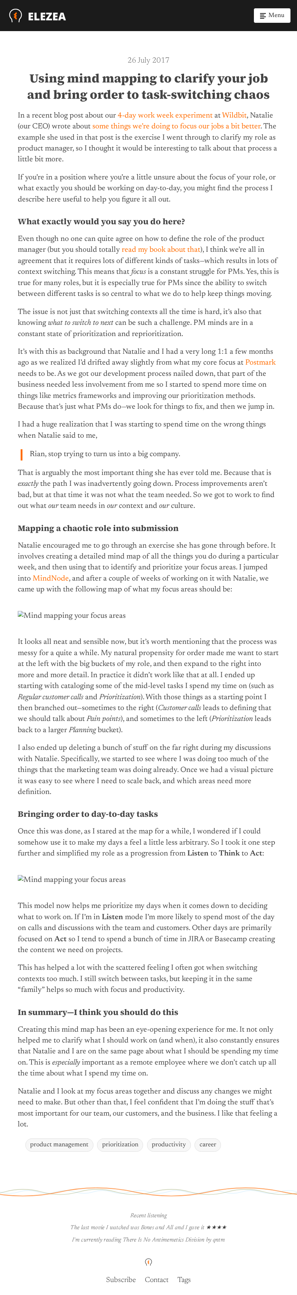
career (208, 1145)
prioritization (120, 1145)
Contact (156, 1280)
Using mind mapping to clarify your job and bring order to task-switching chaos (148, 86)
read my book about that (161, 250)
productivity (169, 1145)
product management (59, 1145)
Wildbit (234, 116)
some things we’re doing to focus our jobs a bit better (176, 127)
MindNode (51, 579)
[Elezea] (38, 15)
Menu (276, 16)
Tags (184, 1280)
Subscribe (121, 1280)
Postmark (260, 363)
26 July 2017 (148, 61)
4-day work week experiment (165, 116)
